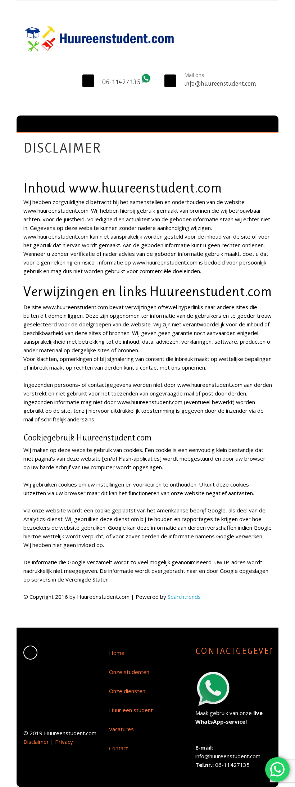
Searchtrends (184, 596)
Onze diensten (127, 691)
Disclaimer (36, 741)
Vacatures (121, 729)
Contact (118, 748)
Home (116, 652)
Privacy (64, 741)
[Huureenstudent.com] (101, 39)
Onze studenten (129, 671)
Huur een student (131, 710)
